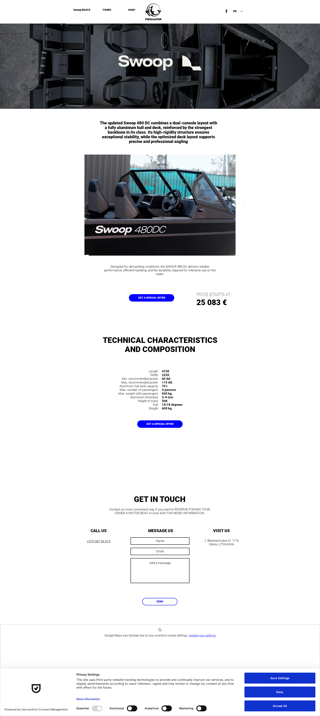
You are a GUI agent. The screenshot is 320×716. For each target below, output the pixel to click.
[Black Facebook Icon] (226, 11)
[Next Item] (244, 205)
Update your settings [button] (202, 635)
